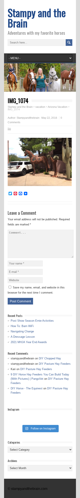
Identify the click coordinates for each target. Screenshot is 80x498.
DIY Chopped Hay (50, 358)
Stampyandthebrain (28, 117)
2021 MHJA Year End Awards (29, 342)
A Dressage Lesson (23, 336)
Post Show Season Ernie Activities (32, 320)
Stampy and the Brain (37, 17)
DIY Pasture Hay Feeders (55, 363)
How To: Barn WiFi (22, 326)
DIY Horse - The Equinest (26, 388)
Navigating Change (22, 331)
